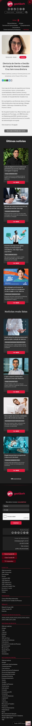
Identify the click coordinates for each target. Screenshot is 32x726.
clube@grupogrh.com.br (21, 541)
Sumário (4, 652)
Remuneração (6, 646)
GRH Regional (6, 580)
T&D (3, 719)
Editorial (4, 634)
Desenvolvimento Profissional (12, 29)
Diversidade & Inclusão (8, 674)
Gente (23, 57)
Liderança (5, 702)
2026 (3, 617)
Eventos (4, 611)
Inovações (5, 694)
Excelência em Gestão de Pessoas (12, 600)
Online (4, 592)
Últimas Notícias (12, 23)
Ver (16, 182)
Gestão (4, 682)
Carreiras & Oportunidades (10, 25)
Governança (5, 686)
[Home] (16, 4)
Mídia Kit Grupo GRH (7, 607)
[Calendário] (26, 12)
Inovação (4, 690)
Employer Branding (7, 676)
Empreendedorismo (7, 678)
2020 (27, 617)
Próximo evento (14, 12)
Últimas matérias (7, 626)
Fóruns (4, 576)
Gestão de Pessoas (7, 684)
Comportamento (25, 25)
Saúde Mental (6, 650)
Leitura (4, 700)
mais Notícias (16, 479)
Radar (3, 712)
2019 (3, 619)
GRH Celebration (6, 584)
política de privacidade (21, 548)
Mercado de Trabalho (8, 704)
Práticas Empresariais (8, 708)
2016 (14, 619)
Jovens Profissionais (7, 696)
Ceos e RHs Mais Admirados (10, 598)
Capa (3, 630)
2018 (7, 619)
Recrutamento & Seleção (9, 714)
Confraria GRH (6, 578)
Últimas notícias (6, 660)
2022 (19, 617)
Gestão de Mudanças (8, 640)
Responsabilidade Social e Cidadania (12, 715)
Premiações (5, 574)
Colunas (4, 632)
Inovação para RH (7, 692)
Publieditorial (5, 710)
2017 (10, 619)
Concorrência (16, 27)
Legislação (5, 698)
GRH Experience (6, 582)
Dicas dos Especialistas (8, 672)
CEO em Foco (6, 638)
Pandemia (5, 706)
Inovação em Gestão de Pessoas (11, 644)
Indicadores (5, 642)
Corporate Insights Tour (8, 586)
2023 (15, 617)
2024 (11, 617)
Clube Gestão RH (7, 609)
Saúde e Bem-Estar (7, 717)
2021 (23, 617)
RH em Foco (5, 648)
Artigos (21, 23)
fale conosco (24, 546)
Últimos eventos (6, 570)
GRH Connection (6, 572)
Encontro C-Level (7, 588)
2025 (7, 617)
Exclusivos (5, 590)
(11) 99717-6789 (24, 543)
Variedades (5, 654)
